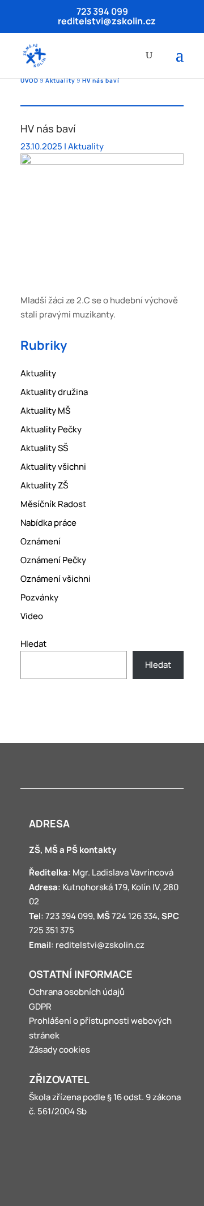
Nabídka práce (48, 523)
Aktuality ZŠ (44, 485)
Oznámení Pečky (53, 560)
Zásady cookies (59, 1049)
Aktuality (86, 146)
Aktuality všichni (53, 467)
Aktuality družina (54, 392)
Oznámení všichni (55, 579)
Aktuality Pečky (51, 429)
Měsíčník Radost (53, 504)
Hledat (33, 644)
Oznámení (40, 541)
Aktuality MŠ (45, 411)
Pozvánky (39, 597)
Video (31, 616)
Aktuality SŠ (44, 448)
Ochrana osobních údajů (77, 992)
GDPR (40, 1006)
